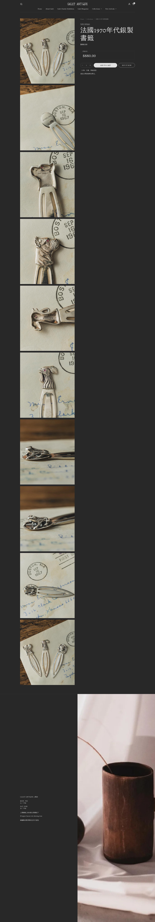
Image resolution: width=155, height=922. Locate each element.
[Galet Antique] (77, 4)
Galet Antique (85, 24)
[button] (21, 4)
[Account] (129, 4)
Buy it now (126, 65)
